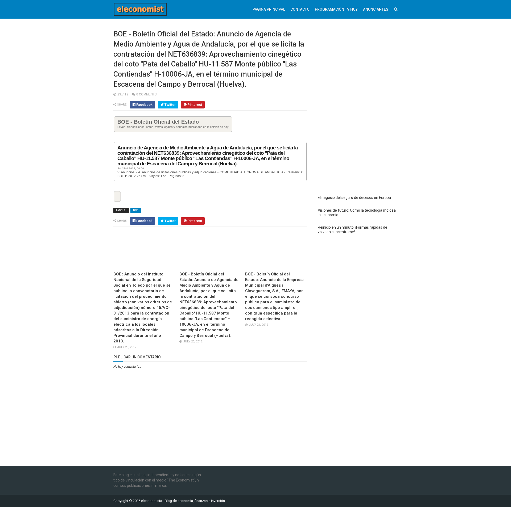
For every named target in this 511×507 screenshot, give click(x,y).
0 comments (146, 94)
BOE (135, 210)
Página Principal (269, 9)
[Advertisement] (358, 109)
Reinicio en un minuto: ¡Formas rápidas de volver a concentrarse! (352, 229)
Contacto (300, 9)
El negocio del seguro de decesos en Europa (354, 197)
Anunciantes (375, 9)
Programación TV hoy (336, 9)
